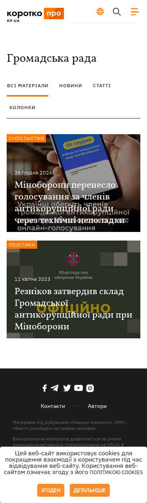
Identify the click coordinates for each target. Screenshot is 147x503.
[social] (44, 388)
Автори (97, 406)
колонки (22, 107)
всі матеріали (28, 85)
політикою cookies (116, 472)
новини (70, 85)
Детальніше (90, 490)
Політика (22, 245)
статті (102, 85)
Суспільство (26, 138)
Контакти (53, 406)
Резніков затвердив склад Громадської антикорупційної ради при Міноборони (73, 309)
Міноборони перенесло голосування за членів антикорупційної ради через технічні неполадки (70, 203)
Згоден (50, 490)
